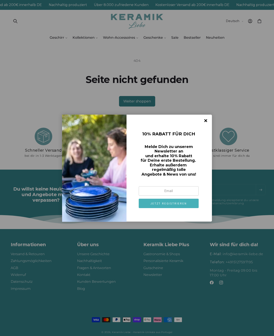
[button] (169, 203)
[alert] (137, 168)
